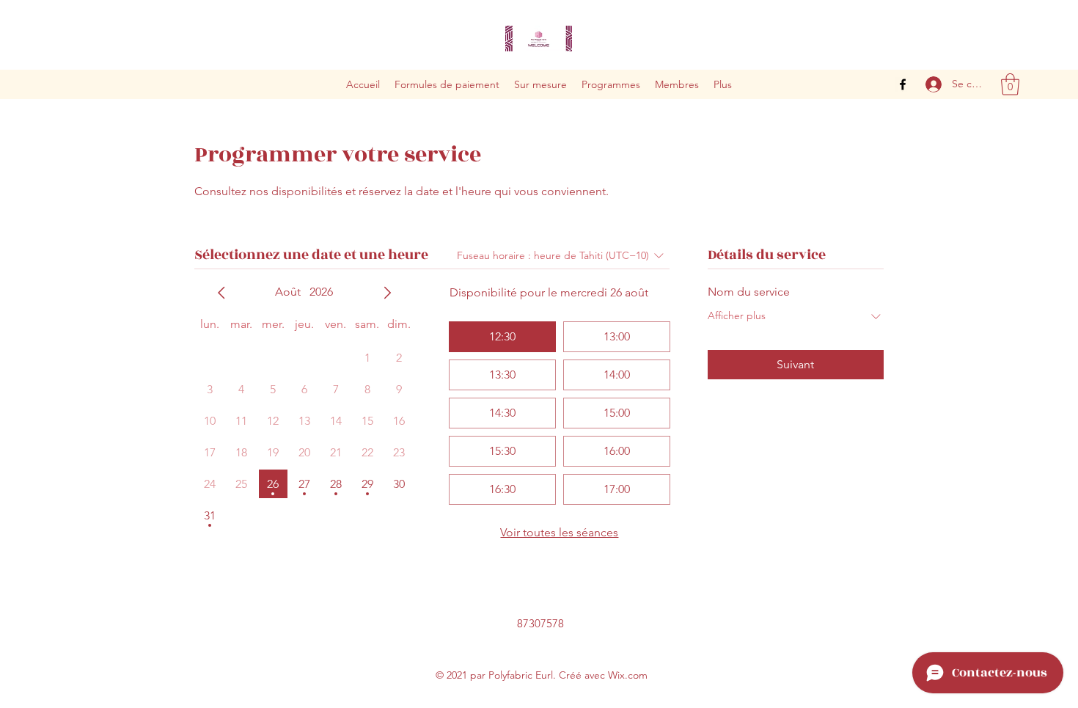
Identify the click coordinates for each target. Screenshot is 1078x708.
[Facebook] (902, 84)
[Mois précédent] (221, 293)
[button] (1010, 84)
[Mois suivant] (387, 293)
